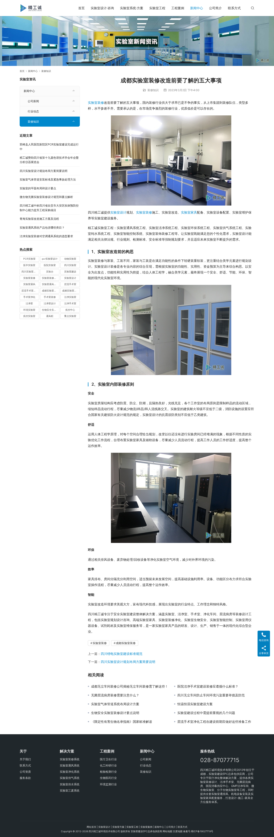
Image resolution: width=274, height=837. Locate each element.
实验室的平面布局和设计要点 (38, 188)
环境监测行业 (108, 784)
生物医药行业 (108, 778)
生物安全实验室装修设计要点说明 (115, 713)
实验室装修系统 (69, 759)
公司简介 (215, 8)
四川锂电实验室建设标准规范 (121, 654)
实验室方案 (118, 826)
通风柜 (49, 316)
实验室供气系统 (69, 778)
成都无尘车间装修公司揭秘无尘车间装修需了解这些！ (129, 686)
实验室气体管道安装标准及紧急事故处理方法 (48, 179)
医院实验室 (50, 265)
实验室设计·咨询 (102, 8)
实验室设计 (118, 212)
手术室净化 (29, 296)
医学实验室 (29, 265)
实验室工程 (157, 8)
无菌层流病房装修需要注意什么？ (115, 695)
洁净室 (29, 303)
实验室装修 (96, 103)
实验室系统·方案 (131, 8)
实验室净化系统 (69, 771)
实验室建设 (70, 271)
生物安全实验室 (50, 309)
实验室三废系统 (69, 790)
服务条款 (25, 778)
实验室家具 (189, 212)
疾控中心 (70, 309)
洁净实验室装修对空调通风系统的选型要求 (46, 236)
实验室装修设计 (50, 277)
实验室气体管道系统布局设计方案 (115, 704)
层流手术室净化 (29, 290)
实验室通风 (29, 284)
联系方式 (234, 8)
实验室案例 (146, 826)
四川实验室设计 (29, 271)
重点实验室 (70, 316)
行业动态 (33, 111)
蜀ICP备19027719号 (202, 831)
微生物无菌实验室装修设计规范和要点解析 (46, 197)
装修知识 (153, 90)
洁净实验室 (70, 296)
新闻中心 (196, 8)
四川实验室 (70, 265)
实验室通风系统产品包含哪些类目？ (42, 227)
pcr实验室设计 (50, 258)
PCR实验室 (29, 258)
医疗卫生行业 (108, 759)
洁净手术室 (70, 303)
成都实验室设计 (70, 290)
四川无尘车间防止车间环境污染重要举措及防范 (211, 695)
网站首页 (91, 826)
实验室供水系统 (69, 784)
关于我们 (25, 759)
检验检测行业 (108, 771)
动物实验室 (70, 258)
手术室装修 (50, 296)
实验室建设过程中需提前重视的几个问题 (206, 713)
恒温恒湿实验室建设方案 (195, 704)
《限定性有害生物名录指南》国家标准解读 (121, 721)
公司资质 (25, 771)
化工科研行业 (108, 765)
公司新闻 (33, 101)
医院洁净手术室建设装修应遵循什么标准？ (207, 686)
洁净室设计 (50, 303)
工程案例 (177, 8)
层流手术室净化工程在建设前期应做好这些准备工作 (214, 721)
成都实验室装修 (126, 643)
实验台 (49, 271)
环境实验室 (29, 309)
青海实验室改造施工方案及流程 (39, 218)
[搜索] (252, 8)
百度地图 (178, 831)
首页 (81, 8)
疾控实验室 (29, 316)
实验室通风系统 (50, 284)
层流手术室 (70, 284)
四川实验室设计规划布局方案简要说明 (128, 662)
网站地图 (167, 831)
